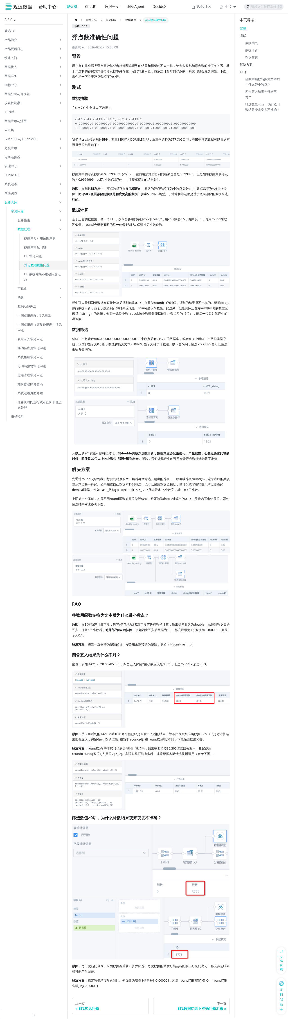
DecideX (159, 6)
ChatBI (90, 6)
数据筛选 (251, 57)
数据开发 (112, 6)
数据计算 (251, 50)
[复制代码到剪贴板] (225, 119)
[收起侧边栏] (34, 1014)
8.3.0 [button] (8, 19)
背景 (243, 28)
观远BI (71, 6)
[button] (33, 39)
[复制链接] (86, 56)
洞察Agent (135, 6)
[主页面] (75, 20)
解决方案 (246, 64)
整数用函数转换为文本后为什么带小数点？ (262, 82)
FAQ (243, 72)
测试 (243, 36)
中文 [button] (228, 6)
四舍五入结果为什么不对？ (261, 94)
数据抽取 (251, 43)
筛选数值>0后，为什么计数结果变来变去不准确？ (262, 107)
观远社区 (204, 6)
